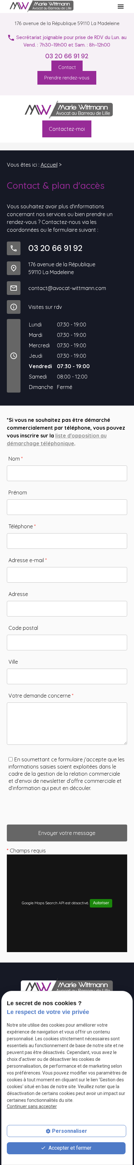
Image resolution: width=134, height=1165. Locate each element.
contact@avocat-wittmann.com (67, 288)
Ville (13, 662)
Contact (67, 67)
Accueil (49, 164)
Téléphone (22, 526)
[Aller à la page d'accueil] (67, 110)
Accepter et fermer (69, 1148)
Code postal (23, 628)
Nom (15, 458)
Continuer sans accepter (32, 1106)
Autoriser (101, 903)
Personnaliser (69, 1131)
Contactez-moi (67, 129)
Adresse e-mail (27, 560)
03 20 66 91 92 (66, 56)
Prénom (17, 492)
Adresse (18, 594)
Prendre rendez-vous (66, 78)
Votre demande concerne (41, 695)
